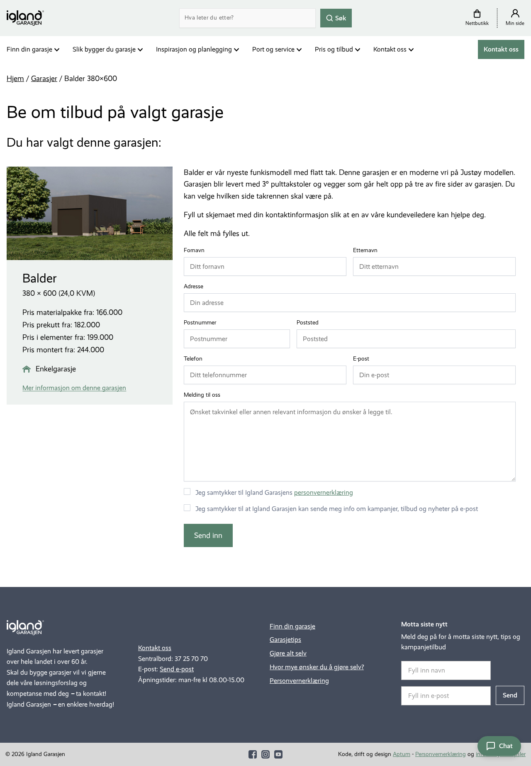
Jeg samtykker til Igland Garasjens (274, 492)
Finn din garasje (29, 49)
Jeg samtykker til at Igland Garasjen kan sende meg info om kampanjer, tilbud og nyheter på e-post (336, 509)
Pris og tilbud (334, 49)
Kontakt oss (390, 49)
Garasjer (44, 78)
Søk (340, 18)
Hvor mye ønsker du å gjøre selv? (317, 667)
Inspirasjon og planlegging (194, 49)
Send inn (208, 535)
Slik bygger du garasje (104, 49)
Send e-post (177, 669)
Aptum (401, 754)
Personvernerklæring (299, 681)
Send (510, 695)
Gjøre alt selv (288, 653)
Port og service (273, 49)
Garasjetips (285, 639)
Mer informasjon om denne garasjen (74, 388)
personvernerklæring (323, 492)
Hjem (15, 78)
